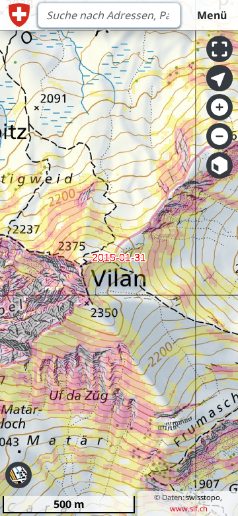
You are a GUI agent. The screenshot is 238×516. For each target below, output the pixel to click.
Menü (212, 15)
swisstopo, (204, 497)
